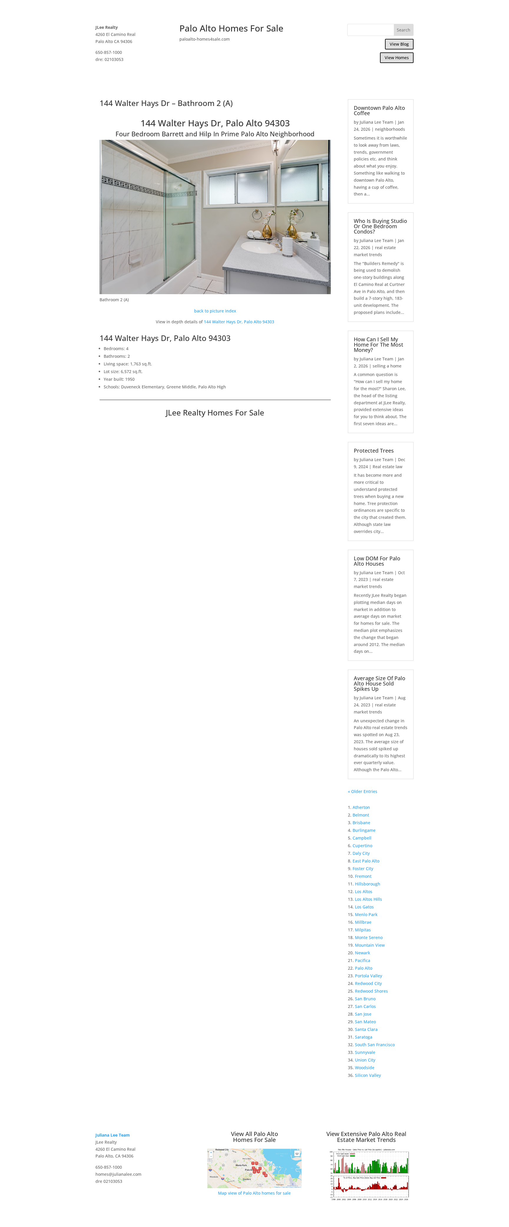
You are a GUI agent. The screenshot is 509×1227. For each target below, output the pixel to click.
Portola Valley (368, 975)
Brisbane (361, 822)
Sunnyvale (365, 1052)
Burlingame (364, 830)
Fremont (363, 876)
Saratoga (363, 1037)
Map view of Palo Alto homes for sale (254, 1193)
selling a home (387, 366)
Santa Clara (366, 1029)
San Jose (363, 1014)
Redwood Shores (371, 991)
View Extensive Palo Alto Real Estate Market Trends (366, 1137)
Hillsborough (367, 884)
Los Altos (363, 891)
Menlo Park (366, 914)
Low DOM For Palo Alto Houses (377, 561)
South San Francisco (375, 1044)
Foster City (363, 868)
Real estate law (387, 466)
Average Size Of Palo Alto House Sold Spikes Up (379, 683)
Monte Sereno (369, 937)
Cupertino (362, 845)
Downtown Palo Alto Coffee (379, 110)
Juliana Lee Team (376, 122)
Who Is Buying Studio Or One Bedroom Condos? (380, 226)
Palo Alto (363, 968)
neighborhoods (390, 129)
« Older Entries (362, 791)
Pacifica (362, 960)
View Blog (399, 44)
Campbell (362, 838)
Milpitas (363, 930)
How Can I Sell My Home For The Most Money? (378, 344)
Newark (362, 953)
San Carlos (365, 1006)
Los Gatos (364, 907)
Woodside (364, 1067)
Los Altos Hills (368, 899)
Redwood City (368, 983)
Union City (365, 1060)
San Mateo (365, 1021)
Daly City (361, 853)
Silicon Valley (368, 1075)
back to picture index (215, 311)
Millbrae (363, 922)
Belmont (361, 815)
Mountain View (370, 945)
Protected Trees (374, 450)
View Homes (397, 57)
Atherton (361, 807)
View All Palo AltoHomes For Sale (254, 1137)
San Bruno (365, 998)
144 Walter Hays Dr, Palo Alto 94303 (239, 321)
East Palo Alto (366, 861)
